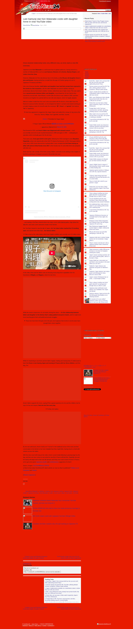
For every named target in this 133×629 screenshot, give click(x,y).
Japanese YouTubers (33, 493)
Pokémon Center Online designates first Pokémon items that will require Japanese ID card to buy (98, 222)
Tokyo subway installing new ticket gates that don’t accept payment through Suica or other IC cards (98, 195)
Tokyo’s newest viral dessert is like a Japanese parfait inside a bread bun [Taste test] (99, 244)
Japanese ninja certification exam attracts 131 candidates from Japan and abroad (98, 289)
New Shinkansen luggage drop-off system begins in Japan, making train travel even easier (99, 228)
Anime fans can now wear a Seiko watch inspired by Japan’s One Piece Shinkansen (99, 104)
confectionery (54, 462)
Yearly (86, 78)
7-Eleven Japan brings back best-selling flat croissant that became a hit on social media (99, 177)
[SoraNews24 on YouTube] (96, 1)
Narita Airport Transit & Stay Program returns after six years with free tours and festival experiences (97, 22)
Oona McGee (26, 25)
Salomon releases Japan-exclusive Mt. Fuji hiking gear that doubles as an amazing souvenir (99, 295)
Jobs (109, 13)
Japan (26, 491)
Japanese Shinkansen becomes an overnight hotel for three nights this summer (98, 217)
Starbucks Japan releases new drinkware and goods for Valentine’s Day (98, 267)
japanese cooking (58, 491)
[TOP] (30, 13)
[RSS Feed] (98, 1)
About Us (86, 415)
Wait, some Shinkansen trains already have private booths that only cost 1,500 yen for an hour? (97, 31)
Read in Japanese (29, 475)
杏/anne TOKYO (44, 465)
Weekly (87, 74)
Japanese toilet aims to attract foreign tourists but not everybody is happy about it (99, 239)
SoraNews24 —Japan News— (41, 7)
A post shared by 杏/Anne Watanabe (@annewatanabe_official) (52, 217)
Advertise (25, 625)
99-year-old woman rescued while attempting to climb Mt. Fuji (98, 131)
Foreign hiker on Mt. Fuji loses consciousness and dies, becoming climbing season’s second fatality (60, 599)
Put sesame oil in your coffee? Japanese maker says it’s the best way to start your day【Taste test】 (98, 300)
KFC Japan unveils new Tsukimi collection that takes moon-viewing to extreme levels (97, 40)
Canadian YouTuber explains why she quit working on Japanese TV (55, 524)
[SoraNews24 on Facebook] (89, 1)
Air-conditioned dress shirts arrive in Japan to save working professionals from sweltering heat (99, 206)
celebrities (41, 491)
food (51, 491)
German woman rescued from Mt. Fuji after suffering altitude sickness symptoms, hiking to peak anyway (61, 585)
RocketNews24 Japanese (105, 1)
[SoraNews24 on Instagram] (91, 1)
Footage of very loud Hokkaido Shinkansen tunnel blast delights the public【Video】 (35, 557)
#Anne (45, 119)
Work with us (38, 625)
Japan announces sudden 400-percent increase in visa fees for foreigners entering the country (99, 251)
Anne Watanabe (33, 491)
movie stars (57, 493)
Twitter (34, 470)
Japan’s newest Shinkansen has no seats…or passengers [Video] (98, 277)
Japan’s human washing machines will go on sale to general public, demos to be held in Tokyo (99, 256)
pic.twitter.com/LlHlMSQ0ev (65, 123)
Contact (95, 415)
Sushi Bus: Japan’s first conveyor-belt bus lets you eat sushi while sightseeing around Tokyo (99, 82)
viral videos (69, 493)
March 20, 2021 (62, 127)
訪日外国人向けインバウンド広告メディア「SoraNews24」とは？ (95, 366)
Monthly (87, 76)
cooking (47, 491)
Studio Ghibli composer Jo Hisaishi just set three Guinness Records (98, 159)
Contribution (101, 415)
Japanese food (68, 491)
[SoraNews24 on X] (94, 1)
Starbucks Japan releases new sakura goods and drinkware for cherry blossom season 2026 (99, 273)
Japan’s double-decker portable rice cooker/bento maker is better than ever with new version (98, 27)
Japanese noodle (41, 462)
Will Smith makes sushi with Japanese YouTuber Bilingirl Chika (54, 516)
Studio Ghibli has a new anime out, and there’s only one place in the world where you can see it (99, 262)
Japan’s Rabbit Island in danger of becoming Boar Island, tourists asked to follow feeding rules (99, 166)
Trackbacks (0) (27, 563)
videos (63, 493)
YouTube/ (36, 465)
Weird (98, 13)
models (51, 493)
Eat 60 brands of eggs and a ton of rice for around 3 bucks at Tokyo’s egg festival (69, 557)
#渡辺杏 (53, 123)
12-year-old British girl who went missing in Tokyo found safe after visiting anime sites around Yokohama (99, 138)
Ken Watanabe (44, 493)
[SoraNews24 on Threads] (92, 1)
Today (86, 72)
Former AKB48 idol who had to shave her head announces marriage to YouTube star (101, 379)
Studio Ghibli (104, 13)
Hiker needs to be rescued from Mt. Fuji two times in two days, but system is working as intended (99, 115)
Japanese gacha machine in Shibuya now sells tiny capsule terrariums (99, 170)
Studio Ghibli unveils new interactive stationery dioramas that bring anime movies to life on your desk (99, 126)
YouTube (75, 493)
